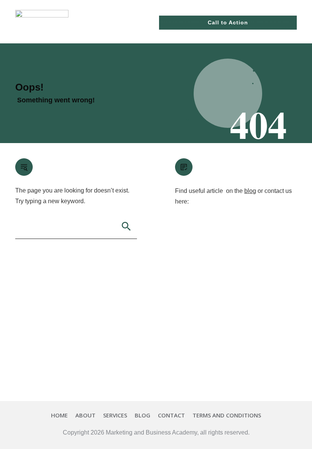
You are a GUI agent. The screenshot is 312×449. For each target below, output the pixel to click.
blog (250, 191)
